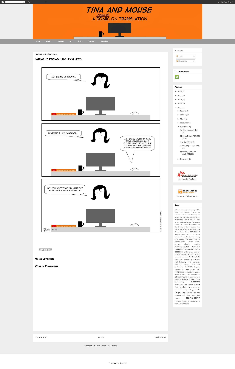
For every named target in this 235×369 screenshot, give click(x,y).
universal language (194, 301)
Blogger (123, 363)
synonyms (185, 290)
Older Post (160, 337)
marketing (188, 272)
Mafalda (193, 227)
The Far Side (196, 234)
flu (199, 257)
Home (38, 41)
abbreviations (180, 242)
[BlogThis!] (43, 249)
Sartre (182, 232)
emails (197, 254)
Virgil (186, 239)
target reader (195, 290)
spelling (183, 287)
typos (185, 301)
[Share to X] (45, 249)
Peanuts (182, 229)
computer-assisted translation (187, 247)
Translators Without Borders (188, 196)
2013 (180, 92)
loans (198, 269)
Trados (181, 239)
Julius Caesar (184, 224)
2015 (180, 100)
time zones (191, 295)
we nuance (178, 304)
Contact (91, 41)
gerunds (186, 260)
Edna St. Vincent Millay (189, 215)
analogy (190, 242)
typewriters (178, 301)
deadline (179, 252)
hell (176, 262)
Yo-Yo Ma (197, 239)
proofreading (179, 282)
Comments (182, 61)
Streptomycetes (180, 234)
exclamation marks (181, 257)
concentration (189, 249)
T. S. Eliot (188, 234)
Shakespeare (195, 232)
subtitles (178, 290)
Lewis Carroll (185, 227)
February (183, 115)
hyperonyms (196, 262)
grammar (195, 259)
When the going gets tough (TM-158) (188, 153)
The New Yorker (180, 237)
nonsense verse (180, 274)
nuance (189, 275)
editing (191, 254)
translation (193, 298)
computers (179, 249)
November (184, 127)
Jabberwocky (184, 222)
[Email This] (40, 249)
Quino (177, 232)
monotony (196, 272)
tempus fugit (191, 293)
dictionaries (188, 252)
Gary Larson (186, 217)
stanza (190, 287)
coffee (197, 244)
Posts (180, 57)
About (48, 41)
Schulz (187, 232)
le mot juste (188, 269)
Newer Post (41, 337)
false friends (192, 257)
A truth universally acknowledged (186, 210)
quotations (179, 285)
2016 (180, 104)
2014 (180, 95)
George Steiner (195, 217)
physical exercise (181, 279)
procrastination (194, 279)
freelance (178, 260)
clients (187, 244)
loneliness (179, 272)
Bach (181, 212)
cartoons (177, 244)
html (189, 262)
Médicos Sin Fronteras (187, 179)
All (70, 41)
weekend (185, 304)
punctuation (195, 282)
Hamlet (186, 220)
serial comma (188, 285)
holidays (182, 262)
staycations (196, 287)
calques (197, 242)
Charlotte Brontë (190, 212)
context (197, 249)
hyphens (178, 264)
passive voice (195, 277)
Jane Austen (193, 222)
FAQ (80, 41)
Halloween (179, 220)
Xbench (191, 239)
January (183, 111)
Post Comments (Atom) (106, 346)
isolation (188, 267)
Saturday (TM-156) (187, 142)
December (184, 159)
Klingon (191, 224)
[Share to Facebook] (48, 249)
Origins (60, 41)
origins (194, 274)
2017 (180, 107)
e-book (183, 254)
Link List (105, 41)
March (182, 119)
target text (180, 292)
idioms (186, 264)
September (184, 123)
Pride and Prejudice (192, 229)
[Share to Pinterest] (50, 249)
